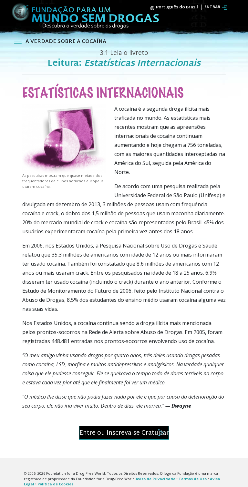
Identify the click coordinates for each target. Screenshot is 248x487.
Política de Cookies (55, 484)
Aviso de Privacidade (155, 478)
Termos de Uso (193, 478)
